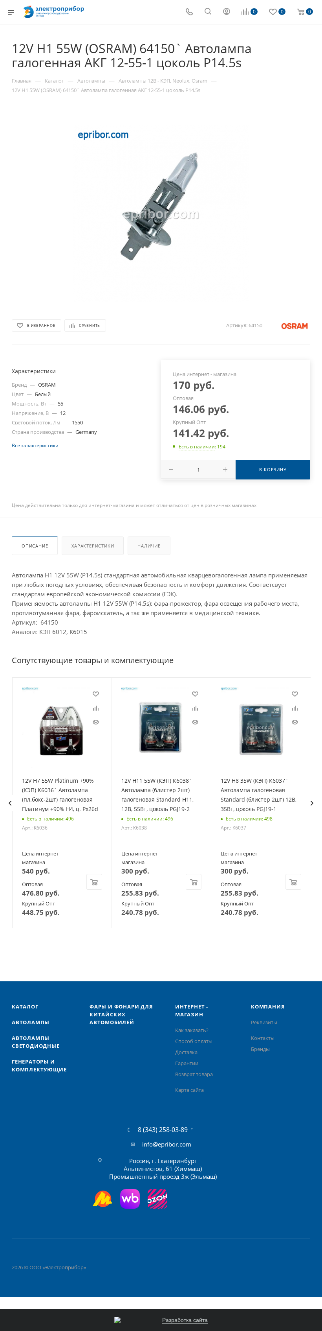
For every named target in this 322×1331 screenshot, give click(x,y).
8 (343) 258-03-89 (163, 1129)
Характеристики (92, 546)
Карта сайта (189, 1089)
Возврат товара (194, 1074)
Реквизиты (264, 1022)
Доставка (186, 1052)
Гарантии (186, 1063)
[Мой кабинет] (226, 12)
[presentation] (10, 803)
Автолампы (30, 1022)
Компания (268, 1006)
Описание (35, 546)
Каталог (25, 1006)
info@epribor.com (166, 1144)
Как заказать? (192, 1030)
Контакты (262, 1038)
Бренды (260, 1049)
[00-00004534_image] (161, 213)
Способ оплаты (193, 1041)
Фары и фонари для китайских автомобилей (121, 1014)
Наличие (149, 546)
